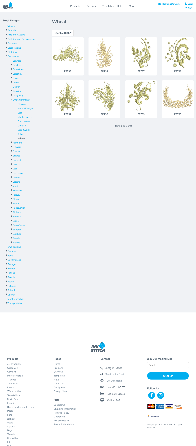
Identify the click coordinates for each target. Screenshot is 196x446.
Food (10, 255)
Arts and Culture (16, 34)
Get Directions (114, 380)
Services (58, 371)
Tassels (16, 238)
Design (16, 86)
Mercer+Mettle (15, 375)
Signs (16, 220)
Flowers (22, 104)
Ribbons (17, 212)
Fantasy (12, 251)
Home (57, 363)
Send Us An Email (114, 374)
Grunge (11, 264)
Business (12, 43)
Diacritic (17, 91)
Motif (15, 186)
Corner (16, 78)
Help (56, 379)
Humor (11, 268)
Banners (17, 60)
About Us (59, 383)
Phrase (16, 199)
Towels (11, 434)
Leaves (16, 177)
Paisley (16, 194)
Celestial (17, 73)
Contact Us (59, 404)
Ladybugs (18, 173)
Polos (10, 410)
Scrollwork (24, 129)
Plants (16, 203)
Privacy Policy (61, 420)
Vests (10, 422)
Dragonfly (18, 95)
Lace (20, 112)
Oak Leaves (24, 121)
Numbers (17, 190)
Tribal (21, 134)
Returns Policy (61, 412)
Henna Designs (26, 108)
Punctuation (19, 207)
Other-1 (22, 125)
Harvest (17, 160)
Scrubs (11, 426)
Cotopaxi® (13, 367)
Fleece (10, 387)
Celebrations (14, 47)
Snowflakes (19, 225)
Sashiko (17, 216)
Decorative (13, 56)
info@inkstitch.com (171, 3)
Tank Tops (12, 383)
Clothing (12, 52)
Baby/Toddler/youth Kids (20, 407)
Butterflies (18, 69)
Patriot (11, 272)
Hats (9, 414)
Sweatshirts (13, 395)
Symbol (17, 233)
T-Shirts (11, 379)
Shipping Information (65, 408)
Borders (17, 65)
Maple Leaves (25, 117)
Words (16, 242)
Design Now (60, 391)
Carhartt (11, 371)
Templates (59, 375)
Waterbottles (14, 391)
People (11, 277)
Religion (12, 286)
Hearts (16, 164)
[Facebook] (151, 395)
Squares (17, 229)
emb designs (14, 246)
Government (14, 259)
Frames (16, 151)
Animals (12, 30)
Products (58, 367)
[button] (77, 6)
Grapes (16, 155)
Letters (16, 181)
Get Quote (59, 387)
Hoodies (11, 403)
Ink (8, 442)
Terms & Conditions (64, 424)
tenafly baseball (16, 299)
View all (12, 26)
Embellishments (21, 99)
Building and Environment (21, 39)
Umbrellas (12, 438)
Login (190, 3)
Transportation (15, 303)
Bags (9, 430)
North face (12, 399)
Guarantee (59, 416)
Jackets (11, 418)
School (11, 290)
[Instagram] (160, 395)
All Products (14, 363)
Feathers (17, 142)
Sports (11, 294)
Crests (16, 82)
